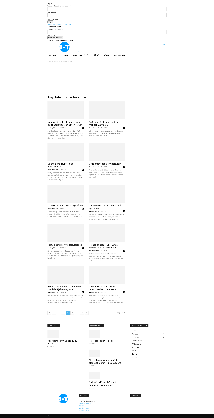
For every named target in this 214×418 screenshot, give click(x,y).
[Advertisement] (107, 79)
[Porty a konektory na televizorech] (65, 233)
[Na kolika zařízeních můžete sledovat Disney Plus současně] (107, 353)
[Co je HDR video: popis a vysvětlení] (65, 194)
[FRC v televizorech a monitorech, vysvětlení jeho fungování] (65, 275)
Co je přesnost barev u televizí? (105, 163)
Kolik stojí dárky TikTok (101, 341)
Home (49, 61)
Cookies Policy (84, 408)
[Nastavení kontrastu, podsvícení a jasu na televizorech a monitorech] (65, 110)
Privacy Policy (84, 410)
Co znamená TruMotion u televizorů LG (60, 165)
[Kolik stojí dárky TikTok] (107, 334)
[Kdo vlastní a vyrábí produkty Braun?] (65, 334)
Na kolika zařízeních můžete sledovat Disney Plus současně (105, 361)
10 (81, 313)
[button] (164, 44)
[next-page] (86, 313)
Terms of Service (85, 403)
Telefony (65, 55)
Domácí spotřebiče (81, 55)
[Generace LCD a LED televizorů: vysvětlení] (107, 194)
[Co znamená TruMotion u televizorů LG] (65, 152)
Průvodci (107, 55)
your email (51, 35)
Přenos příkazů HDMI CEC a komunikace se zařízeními (103, 246)
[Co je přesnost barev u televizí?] (107, 152)
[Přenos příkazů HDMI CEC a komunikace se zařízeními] (107, 233)
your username (52, 12)
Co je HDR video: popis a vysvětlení (65, 205)
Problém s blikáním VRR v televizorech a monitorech (102, 288)
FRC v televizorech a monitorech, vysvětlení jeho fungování (64, 288)
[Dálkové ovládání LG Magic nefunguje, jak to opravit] (107, 375)
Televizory (53, 55)
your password (52, 19)
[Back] (59, 1)
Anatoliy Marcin (52, 128)
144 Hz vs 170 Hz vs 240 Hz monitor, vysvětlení (103, 123)
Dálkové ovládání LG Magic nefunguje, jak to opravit (103, 383)
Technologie (119, 55)
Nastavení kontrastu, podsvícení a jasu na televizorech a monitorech (64, 123)
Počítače (96, 55)
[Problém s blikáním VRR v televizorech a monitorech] (107, 275)
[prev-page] (49, 313)
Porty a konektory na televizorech (64, 245)
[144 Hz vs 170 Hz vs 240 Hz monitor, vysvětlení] (107, 110)
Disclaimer (82, 406)
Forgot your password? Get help (59, 24)
